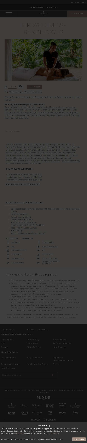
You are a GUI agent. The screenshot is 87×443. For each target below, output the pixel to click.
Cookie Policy (54, 433)
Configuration (19, 433)
